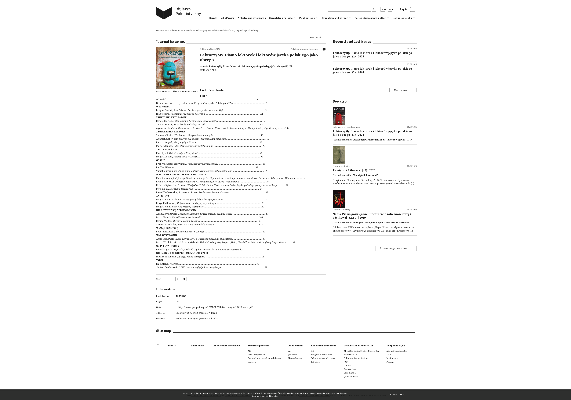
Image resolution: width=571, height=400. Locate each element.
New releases (295, 358)
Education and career (334, 18)
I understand (396, 394)
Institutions (392, 358)
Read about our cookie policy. (265, 396)
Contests (252, 362)
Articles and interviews (252, 18)
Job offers (315, 362)
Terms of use (350, 369)
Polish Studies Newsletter (370, 18)
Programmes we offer (321, 354)
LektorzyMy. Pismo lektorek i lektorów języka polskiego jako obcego (247, 66)
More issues (400, 90)
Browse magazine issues (393, 248)
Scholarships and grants (323, 358)
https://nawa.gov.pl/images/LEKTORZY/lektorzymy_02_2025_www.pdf (215, 307)
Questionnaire (351, 376)
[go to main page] (179, 14)
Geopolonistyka (402, 18)
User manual (350, 373)
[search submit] (374, 9)
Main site (160, 31)
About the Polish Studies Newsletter (361, 351)
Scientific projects (281, 18)
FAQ (346, 362)
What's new (227, 18)
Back (318, 37)
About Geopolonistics (396, 351)
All (249, 351)
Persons (390, 362)
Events (213, 18)
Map (388, 354)
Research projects (256, 354)
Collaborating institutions (356, 358)
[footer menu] (158, 345)
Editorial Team (351, 354)
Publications (307, 18)
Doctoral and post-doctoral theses (264, 358)
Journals (188, 31)
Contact (347, 365)
